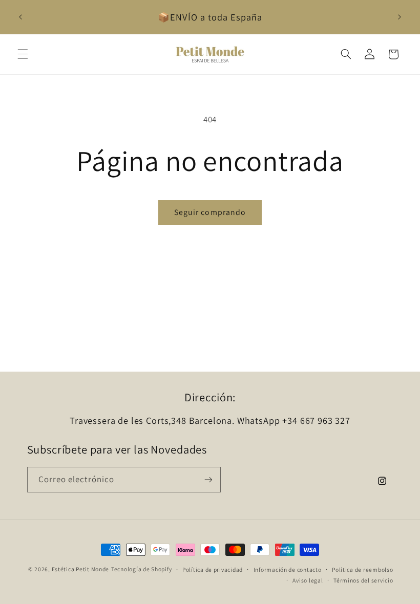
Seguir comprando (210, 212)
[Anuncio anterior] (20, 17)
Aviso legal (307, 580)
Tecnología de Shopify (141, 569)
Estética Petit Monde (81, 569)
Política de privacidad (212, 569)
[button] (22, 54)
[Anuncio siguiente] (399, 17)
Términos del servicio (363, 580)
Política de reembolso (362, 569)
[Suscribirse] (208, 479)
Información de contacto (288, 569)
